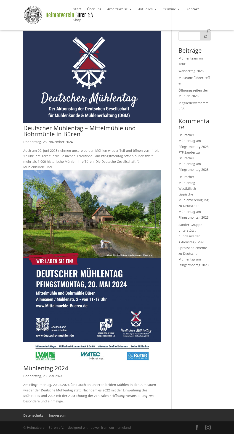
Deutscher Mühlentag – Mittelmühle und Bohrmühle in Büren (79, 131)
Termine (169, 9)
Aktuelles (145, 9)
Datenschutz (33, 415)
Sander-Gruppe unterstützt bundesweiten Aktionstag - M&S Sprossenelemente (192, 236)
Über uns (94, 9)
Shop (77, 20)
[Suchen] (205, 36)
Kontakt (192, 9)
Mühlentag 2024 (45, 368)
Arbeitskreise (117, 9)
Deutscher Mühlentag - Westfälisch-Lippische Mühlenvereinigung (193, 188)
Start (77, 9)
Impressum (57, 415)
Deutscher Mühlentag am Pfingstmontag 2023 (193, 164)
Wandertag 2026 (191, 71)
